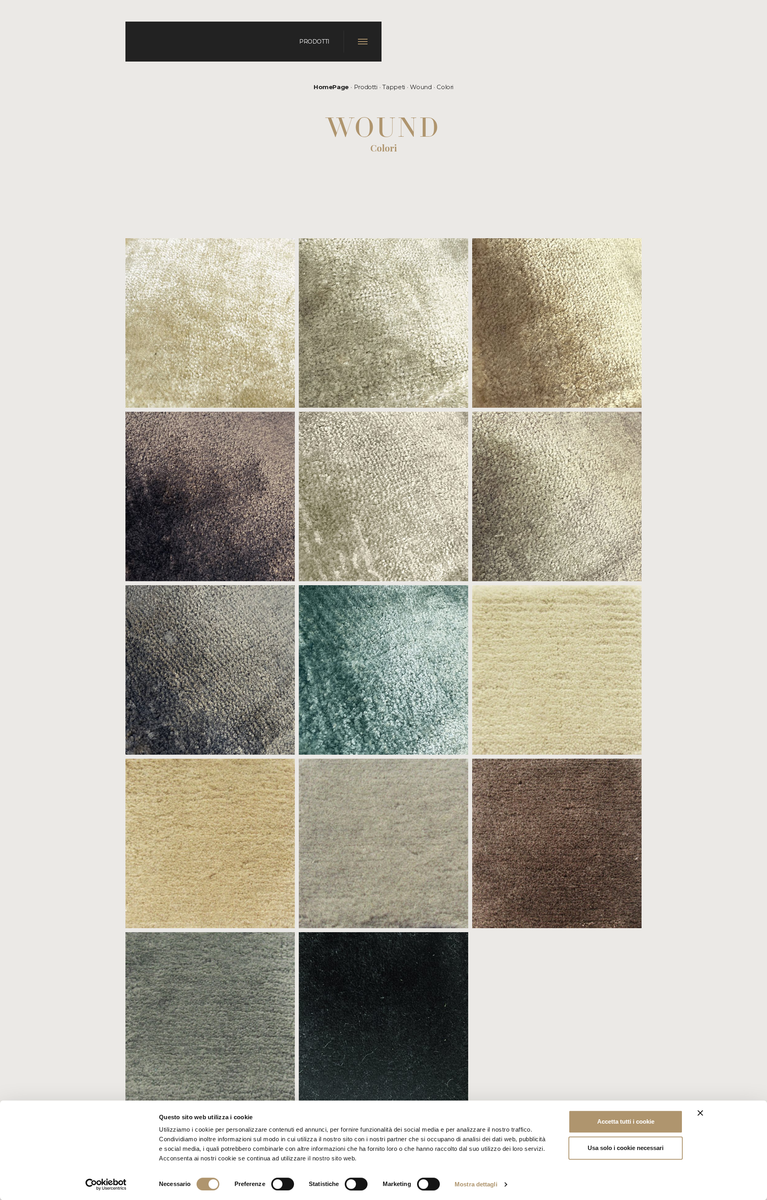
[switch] (282, 1184)
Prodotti (366, 87)
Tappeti (393, 87)
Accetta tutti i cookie (625, 1121)
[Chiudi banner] (700, 1113)
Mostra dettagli (476, 1184)
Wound (420, 87)
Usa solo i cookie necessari (626, 1147)
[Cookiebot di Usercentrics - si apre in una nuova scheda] (106, 1184)
